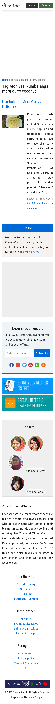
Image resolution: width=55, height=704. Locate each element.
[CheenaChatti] (11, 6)
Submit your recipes (26, 628)
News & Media (26, 653)
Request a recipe (26, 633)
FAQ (26, 668)
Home (5, 79)
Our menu (26, 589)
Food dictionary (26, 584)
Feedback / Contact (26, 598)
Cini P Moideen (39, 203)
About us (26, 619)
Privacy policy (26, 658)
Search (46, 5)
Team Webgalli (36, 697)
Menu (31, 5)
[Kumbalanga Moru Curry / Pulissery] (13, 121)
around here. (31, 252)
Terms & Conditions (26, 663)
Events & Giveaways (26, 623)
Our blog (26, 594)
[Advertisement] (27, 48)
